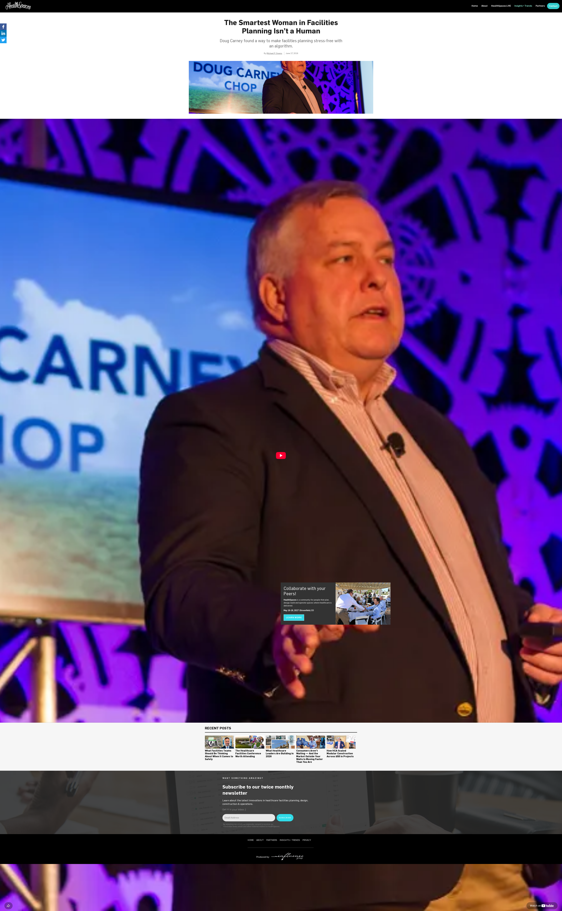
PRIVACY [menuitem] (307, 840)
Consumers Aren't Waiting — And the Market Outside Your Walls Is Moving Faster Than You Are (309, 756)
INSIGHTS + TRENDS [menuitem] (290, 840)
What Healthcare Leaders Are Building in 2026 (280, 753)
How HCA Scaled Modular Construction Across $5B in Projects (340, 753)
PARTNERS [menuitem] (271, 840)
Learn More (294, 617)
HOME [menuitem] (251, 840)
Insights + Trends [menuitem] (523, 6)
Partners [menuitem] (540, 6)
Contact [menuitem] (553, 6)
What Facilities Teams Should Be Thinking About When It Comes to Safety (219, 754)
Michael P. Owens (274, 53)
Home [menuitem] (475, 6)
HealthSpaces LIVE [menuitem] (501, 6)
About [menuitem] (484, 6)
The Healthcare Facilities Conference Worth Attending (248, 753)
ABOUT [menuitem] (260, 840)
